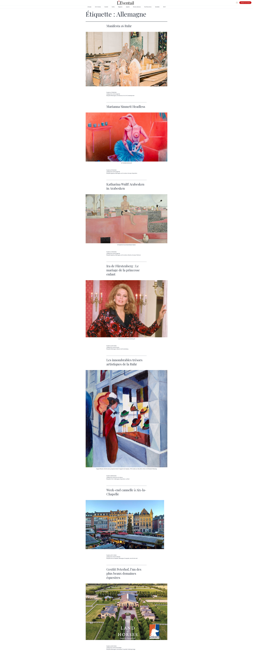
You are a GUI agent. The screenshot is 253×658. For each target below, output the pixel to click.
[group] (237, 2)
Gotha (113, 6)
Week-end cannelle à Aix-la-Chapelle (126, 492)
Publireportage (131, 649)
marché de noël (133, 558)
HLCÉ (164, 6)
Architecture (120, 95)
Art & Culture (98, 6)
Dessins (130, 255)
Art (124, 95)
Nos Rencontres (147, 6)
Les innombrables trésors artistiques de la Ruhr (124, 362)
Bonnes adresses (137, 6)
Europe (129, 173)
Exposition (134, 173)
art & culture (124, 173)
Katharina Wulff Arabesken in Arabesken (125, 186)
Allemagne (113, 95)
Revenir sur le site (245, 2)
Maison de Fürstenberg (122, 349)
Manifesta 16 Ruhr (119, 26)
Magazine (120, 6)
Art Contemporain (129, 95)
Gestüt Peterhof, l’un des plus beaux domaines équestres (123, 573)
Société (106, 6)
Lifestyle (89, 6)
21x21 (112, 479)
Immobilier (157, 6)
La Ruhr (128, 479)
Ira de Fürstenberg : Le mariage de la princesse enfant (123, 270)
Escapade (126, 558)
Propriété (124, 649)
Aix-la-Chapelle (114, 558)
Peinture (138, 255)
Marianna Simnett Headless (125, 106)
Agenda (127, 6)
